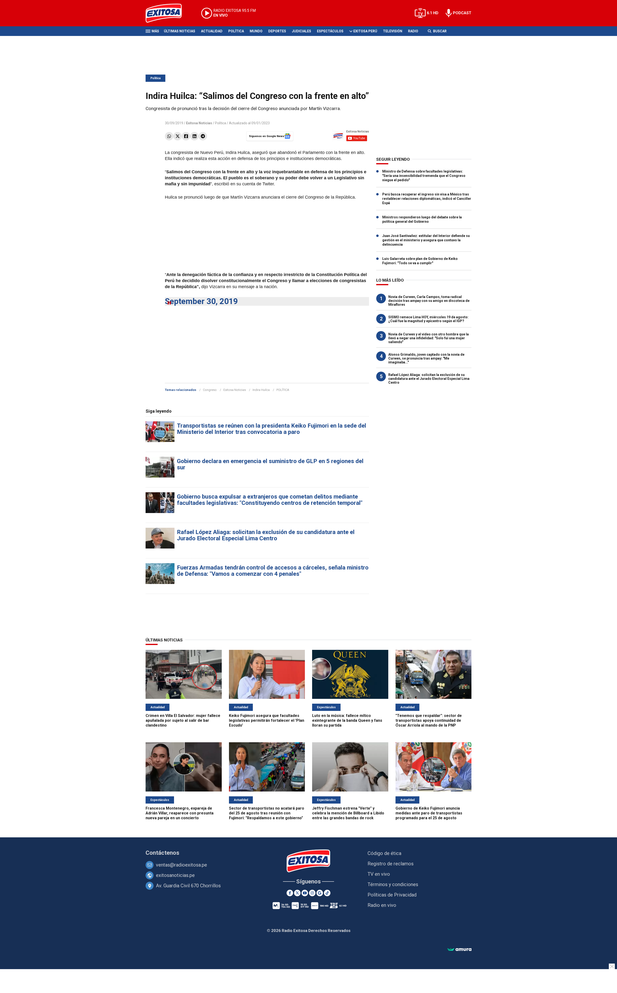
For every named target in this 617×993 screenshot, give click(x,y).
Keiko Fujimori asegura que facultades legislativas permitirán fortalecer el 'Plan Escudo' (266, 720)
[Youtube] (305, 893)
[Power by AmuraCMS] (459, 949)
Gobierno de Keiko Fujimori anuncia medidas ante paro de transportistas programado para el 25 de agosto (429, 813)
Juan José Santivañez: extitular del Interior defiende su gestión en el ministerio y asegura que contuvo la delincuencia (426, 240)
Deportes (277, 31)
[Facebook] (186, 136)
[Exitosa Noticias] (167, 13)
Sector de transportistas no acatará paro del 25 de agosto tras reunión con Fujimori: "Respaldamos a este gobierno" (266, 813)
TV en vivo (379, 874)
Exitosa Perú (365, 31)
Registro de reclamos (391, 864)
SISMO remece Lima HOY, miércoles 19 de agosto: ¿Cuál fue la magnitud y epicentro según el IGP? (428, 319)
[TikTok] (327, 893)
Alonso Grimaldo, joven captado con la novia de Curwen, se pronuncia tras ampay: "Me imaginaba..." (426, 358)
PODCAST (462, 13)
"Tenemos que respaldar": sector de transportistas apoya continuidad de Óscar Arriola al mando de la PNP (429, 720)
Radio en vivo (382, 905)
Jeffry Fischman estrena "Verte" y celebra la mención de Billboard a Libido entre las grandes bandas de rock (348, 813)
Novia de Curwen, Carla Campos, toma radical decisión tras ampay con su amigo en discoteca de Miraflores (428, 300)
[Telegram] (203, 136)
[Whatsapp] (169, 136)
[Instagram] (312, 893)
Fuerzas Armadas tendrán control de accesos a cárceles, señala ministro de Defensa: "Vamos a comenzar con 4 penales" (273, 570)
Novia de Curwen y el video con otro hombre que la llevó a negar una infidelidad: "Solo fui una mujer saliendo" (428, 338)
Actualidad (211, 31)
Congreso (210, 390)
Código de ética (384, 853)
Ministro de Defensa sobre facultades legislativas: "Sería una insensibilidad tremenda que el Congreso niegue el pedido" (423, 175)
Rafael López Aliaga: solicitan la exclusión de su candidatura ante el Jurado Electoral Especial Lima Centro (266, 535)
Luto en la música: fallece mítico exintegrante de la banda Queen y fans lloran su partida (347, 720)
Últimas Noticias (179, 31)
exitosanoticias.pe (175, 875)
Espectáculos (330, 31)
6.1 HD (432, 13)
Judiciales (301, 31)
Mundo (256, 31)
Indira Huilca (261, 390)
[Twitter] (177, 136)
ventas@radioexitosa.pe (181, 865)
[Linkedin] (194, 136)
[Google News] (319, 893)
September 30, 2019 (201, 301)
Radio (413, 31)
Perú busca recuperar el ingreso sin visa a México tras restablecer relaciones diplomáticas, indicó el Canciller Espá (426, 198)
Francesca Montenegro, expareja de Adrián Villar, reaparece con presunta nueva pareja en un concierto (180, 813)
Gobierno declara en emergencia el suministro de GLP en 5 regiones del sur (270, 464)
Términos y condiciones (393, 884)
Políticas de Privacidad (392, 895)
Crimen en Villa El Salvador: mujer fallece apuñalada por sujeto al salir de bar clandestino (183, 720)
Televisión (392, 31)
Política (236, 31)
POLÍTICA (282, 390)
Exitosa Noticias (234, 390)
